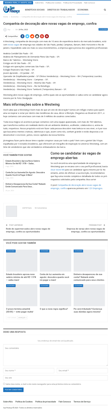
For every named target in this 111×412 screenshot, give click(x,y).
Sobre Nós (39, 2)
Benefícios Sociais (35, 10)
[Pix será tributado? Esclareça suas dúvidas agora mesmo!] (89, 295)
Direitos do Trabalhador (61, 10)
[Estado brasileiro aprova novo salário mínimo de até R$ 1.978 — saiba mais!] (21, 261)
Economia (83, 10)
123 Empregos (95, 188)
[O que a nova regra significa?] (55, 295)
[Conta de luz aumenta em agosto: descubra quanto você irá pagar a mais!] (55, 261)
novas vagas (13, 44)
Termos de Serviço (82, 402)
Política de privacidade (72, 2)
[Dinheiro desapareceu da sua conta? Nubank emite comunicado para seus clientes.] (89, 261)
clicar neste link (58, 169)
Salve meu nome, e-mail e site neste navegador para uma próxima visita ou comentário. (43, 384)
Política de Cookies (53, 2)
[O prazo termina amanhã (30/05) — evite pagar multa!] (21, 295)
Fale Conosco (89, 2)
